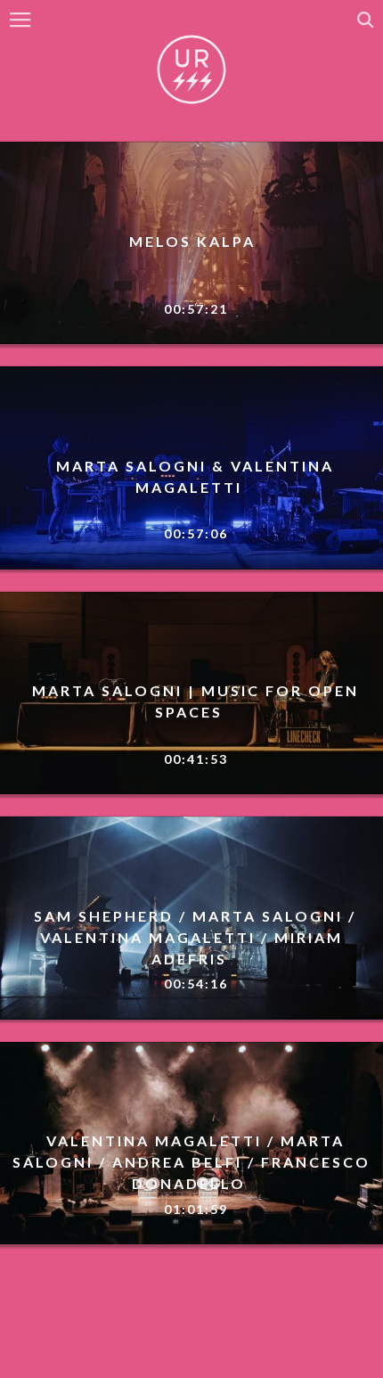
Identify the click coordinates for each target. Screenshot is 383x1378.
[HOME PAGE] (191, 70)
